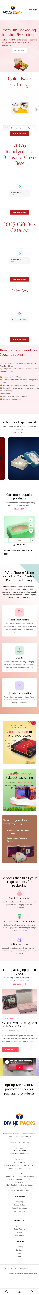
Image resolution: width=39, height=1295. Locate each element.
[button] (5, 485)
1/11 (6, 127)
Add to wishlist (31, 520)
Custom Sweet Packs (11, 1019)
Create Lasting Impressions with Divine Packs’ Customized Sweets (19, 1024)
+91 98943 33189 (19, 1151)
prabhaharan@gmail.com (19, 1154)
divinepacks (24, 1031)
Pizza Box (18, 465)
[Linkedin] (27, 1142)
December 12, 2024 (8, 1031)
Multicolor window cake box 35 (18, 550)
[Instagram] (23, 1142)
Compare (31, 531)
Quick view (31, 525)
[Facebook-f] (19, 1142)
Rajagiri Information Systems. (27, 1273)
